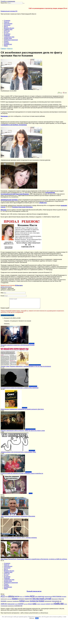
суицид (47, 604)
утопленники (4, 605)
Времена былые (9, 28)
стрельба (42, 604)
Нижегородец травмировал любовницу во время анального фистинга (22, 409)
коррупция (9, 598)
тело (52, 604)
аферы (11, 596)
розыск (9, 287)
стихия (38, 604)
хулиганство (18, 605)
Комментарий (5, 308)
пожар (41, 601)
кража (15, 598)
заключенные (48, 596)
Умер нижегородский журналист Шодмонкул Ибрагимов (18, 516)
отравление (9, 601)
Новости (6, 22)
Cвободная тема (9, 37)
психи (16, 604)
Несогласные (8, 23)
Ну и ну (6, 32)
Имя (2, 292)
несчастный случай (41, 598)
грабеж (27, 596)
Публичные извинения (11, 40)
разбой (20, 604)
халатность (11, 605)
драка (36, 596)
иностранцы (57, 596)
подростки (4, 287)
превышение (11, 604)
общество (61, 598)
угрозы (65, 603)
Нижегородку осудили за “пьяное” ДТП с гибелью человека (19, 537)
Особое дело (8, 38)
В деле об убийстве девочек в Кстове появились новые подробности (22, 473)
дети (32, 596)
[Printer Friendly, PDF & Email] (62, 93)
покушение (48, 601)
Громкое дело (8, 29)
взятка (17, 596)
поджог (27, 601)
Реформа (7, 35)
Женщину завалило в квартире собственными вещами (17, 345)
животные (41, 596)
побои (22, 601)
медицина (21, 598)
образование (55, 598)
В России (7, 31)
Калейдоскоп (8, 44)
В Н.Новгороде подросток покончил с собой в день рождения (19, 387)
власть (21, 596)
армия (6, 596)
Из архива (7, 34)
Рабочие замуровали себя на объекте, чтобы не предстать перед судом (23, 430)
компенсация (4, 598)
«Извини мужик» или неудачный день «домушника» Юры (18, 452)
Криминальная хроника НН (9, 11)
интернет (64, 596)
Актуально (7, 25)
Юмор (6, 45)
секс (34, 603)
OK (37, 618)
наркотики (28, 599)
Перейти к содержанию (8, 1)
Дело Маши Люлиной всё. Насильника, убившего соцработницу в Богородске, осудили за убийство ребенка (34, 559)
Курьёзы (6, 42)
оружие (3, 601)
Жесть (6, 26)
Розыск (6, 41)
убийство (58, 603)
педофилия (16, 601)
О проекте (7, 20)
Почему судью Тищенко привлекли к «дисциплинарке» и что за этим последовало (26, 366)
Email (2, 295)
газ (23, 596)
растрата (26, 603)
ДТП (3, 596)
